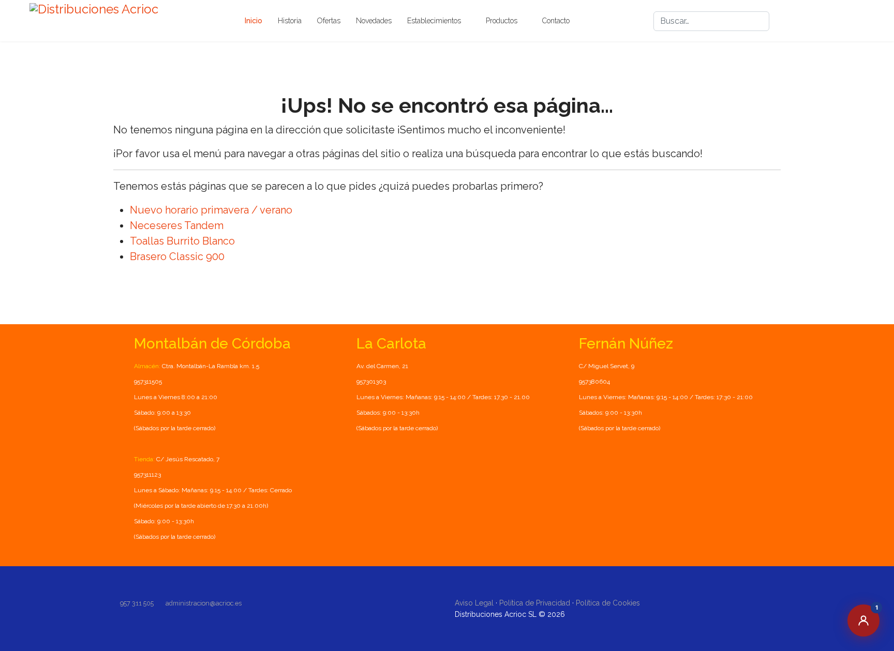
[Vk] (842, 21)
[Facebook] (804, 21)
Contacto (556, 21)
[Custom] (860, 21)
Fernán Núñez (626, 343)
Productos (501, 21)
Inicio (253, 21)
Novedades (374, 21)
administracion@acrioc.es (204, 603)
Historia (290, 21)
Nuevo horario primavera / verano (211, 210)
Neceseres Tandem (177, 225)
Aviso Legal (474, 603)
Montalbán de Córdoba (212, 343)
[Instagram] (823, 21)
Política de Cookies (608, 603)
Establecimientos (434, 21)
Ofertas (328, 21)
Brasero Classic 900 (177, 256)
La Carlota (391, 343)
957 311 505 (137, 603)
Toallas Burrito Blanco (182, 241)
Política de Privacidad (534, 603)
